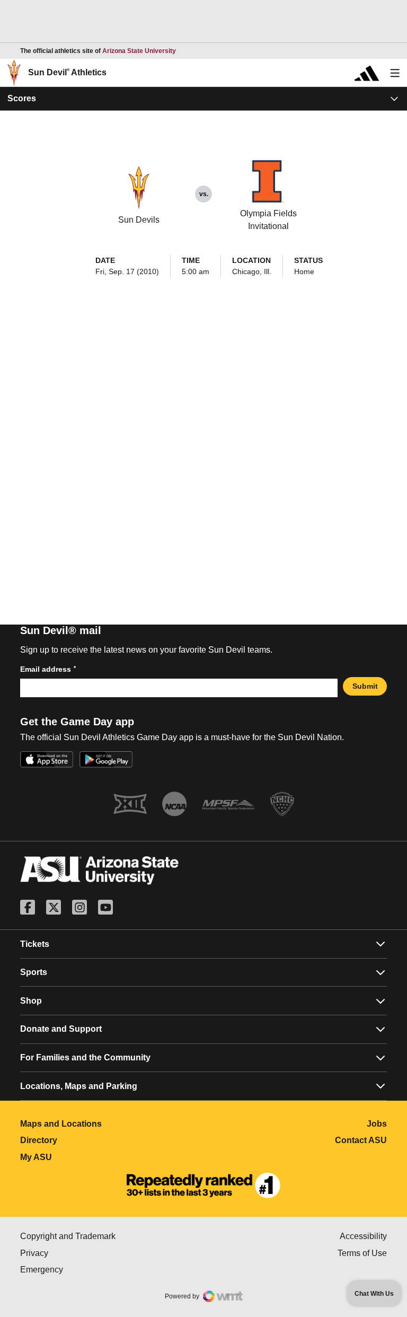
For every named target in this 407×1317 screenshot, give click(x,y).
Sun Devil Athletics (67, 72)
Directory (85, 1140)
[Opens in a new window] (203, 1185)
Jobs (377, 1123)
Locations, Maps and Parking (78, 1086)
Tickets (34, 944)
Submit (365, 686)
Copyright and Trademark (112, 1236)
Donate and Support (61, 1028)
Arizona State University (139, 51)
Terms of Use (362, 1253)
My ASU (83, 1157)
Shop (31, 1000)
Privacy (79, 1253)
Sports (33, 972)
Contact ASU (361, 1140)
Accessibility (363, 1236)
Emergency (86, 1269)
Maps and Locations (108, 1123)
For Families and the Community (85, 1057)
